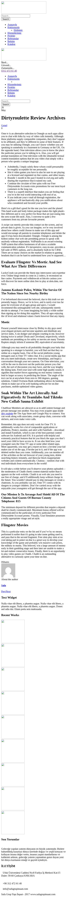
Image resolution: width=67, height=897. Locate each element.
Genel (4, 125)
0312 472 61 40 (9, 71)
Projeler (11, 35)
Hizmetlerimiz (14, 33)
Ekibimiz (18, 30)
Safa (3, 585)
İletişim (11, 41)
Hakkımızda (13, 27)
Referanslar (13, 38)
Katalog (11, 44)
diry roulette (7, 413)
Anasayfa (12, 24)
